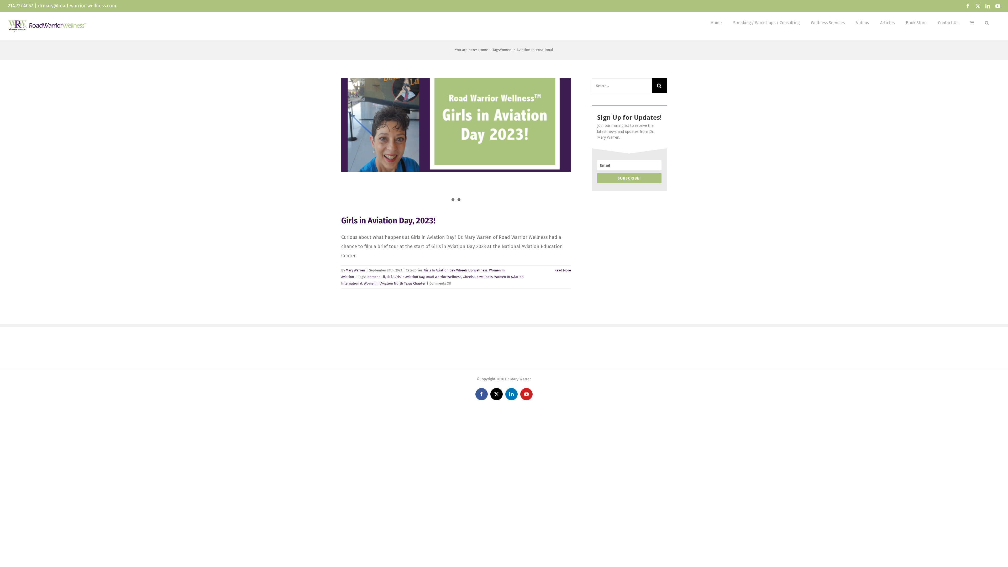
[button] (987, 23)
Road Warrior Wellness (443, 277)
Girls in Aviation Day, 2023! (388, 220)
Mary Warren (355, 270)
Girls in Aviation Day (408, 277)
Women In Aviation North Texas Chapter (395, 283)
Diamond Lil (375, 277)
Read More (562, 270)
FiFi (389, 277)
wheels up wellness (478, 277)
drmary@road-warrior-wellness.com (77, 6)
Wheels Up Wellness (471, 270)
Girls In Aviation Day (439, 270)
